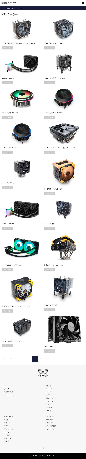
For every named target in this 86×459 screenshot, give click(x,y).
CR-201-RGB (48, 346)
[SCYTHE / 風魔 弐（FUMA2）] (64, 29)
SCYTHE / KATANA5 (51, 305)
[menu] (83, 3)
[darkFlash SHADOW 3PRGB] (64, 98)
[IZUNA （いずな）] (64, 209)
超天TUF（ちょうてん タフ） (54, 265)
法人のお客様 (49, 420)
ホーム (6, 386)
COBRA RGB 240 (8, 224)
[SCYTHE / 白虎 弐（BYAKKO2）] (64, 64)
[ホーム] (2, 6)
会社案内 (6, 389)
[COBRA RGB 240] (22, 209)
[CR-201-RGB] (64, 330)
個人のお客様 (49, 423)
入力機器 (48, 410)
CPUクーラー (7, 48)
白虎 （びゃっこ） (8, 182)
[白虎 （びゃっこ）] (22, 168)
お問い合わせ (50, 417)
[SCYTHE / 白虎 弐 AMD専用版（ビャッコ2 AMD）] (22, 29)
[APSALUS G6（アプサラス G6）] (22, 247)
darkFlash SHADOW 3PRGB (53, 113)
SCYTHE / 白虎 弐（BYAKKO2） (55, 78)
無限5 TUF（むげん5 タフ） (53, 189)
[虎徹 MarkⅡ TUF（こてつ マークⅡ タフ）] (22, 288)
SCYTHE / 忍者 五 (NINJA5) (11, 341)
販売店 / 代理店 (8, 392)
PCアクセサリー (50, 407)
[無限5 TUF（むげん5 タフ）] (64, 171)
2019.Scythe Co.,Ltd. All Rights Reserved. (47, 456)
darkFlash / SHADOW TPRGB (12, 148)
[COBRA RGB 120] (22, 64)
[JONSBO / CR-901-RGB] (22, 98)
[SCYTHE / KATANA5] (64, 288)
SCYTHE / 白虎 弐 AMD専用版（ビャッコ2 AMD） (18, 43)
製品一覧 (48, 386)
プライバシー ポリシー (10, 395)
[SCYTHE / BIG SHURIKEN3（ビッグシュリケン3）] (64, 133)
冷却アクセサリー (51, 398)
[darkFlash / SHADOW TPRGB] (22, 133)
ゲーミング (49, 404)
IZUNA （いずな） (50, 224)
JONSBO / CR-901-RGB (10, 113)
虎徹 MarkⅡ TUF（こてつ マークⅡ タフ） (16, 306)
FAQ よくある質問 (51, 426)
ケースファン (49, 401)
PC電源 (48, 395)
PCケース (48, 392)
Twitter (43, 447)
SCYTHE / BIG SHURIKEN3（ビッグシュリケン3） (61, 148)
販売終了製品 (8, 417)
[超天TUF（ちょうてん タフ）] (64, 247)
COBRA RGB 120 (8, 78)
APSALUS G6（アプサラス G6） (13, 265)
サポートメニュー (51, 429)
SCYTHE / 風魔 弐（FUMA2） (54, 43)
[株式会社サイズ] (40, 3)
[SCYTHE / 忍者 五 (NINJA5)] (22, 327)
